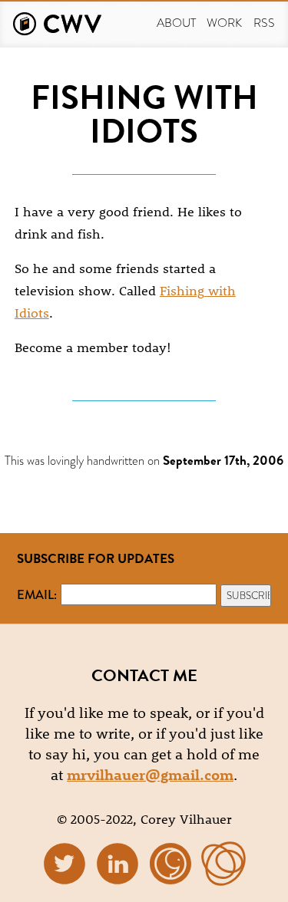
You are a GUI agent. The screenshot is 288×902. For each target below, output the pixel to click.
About (176, 22)
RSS (264, 22)
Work (224, 22)
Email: (37, 594)
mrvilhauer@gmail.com (150, 774)
